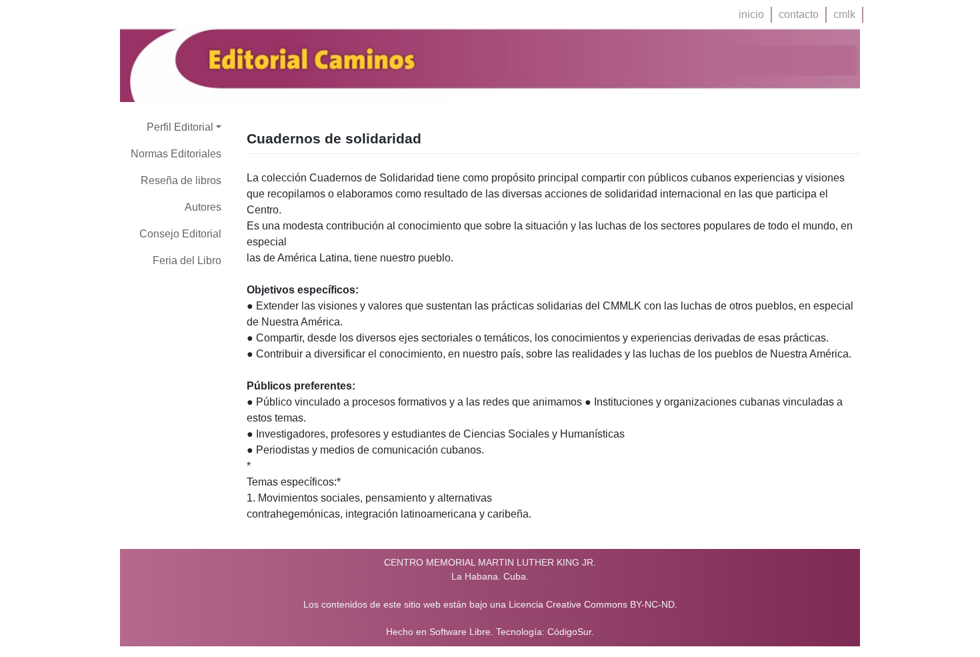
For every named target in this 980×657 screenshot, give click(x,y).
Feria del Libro (187, 260)
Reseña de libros (181, 180)
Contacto (799, 14)
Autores (203, 207)
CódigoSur (569, 632)
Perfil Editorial (180, 127)
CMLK (844, 14)
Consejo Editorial (180, 233)
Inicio (751, 14)
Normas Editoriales (176, 153)
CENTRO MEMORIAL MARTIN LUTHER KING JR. (490, 562)
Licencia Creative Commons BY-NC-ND (592, 604)
